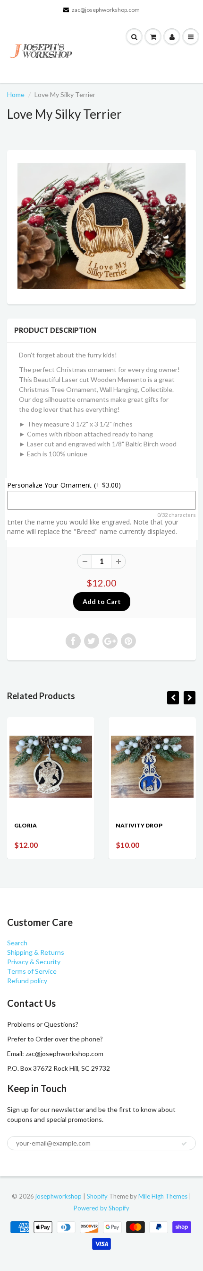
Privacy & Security (33, 962)
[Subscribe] (184, 1143)
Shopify (97, 1196)
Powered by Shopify (101, 1208)
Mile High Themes (162, 1196)
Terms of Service (32, 971)
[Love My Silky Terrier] (101, 226)
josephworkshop (58, 1196)
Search (17, 943)
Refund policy (27, 981)
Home (16, 94)
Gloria (25, 825)
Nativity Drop (139, 825)
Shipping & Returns (35, 952)
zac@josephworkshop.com (106, 9)
